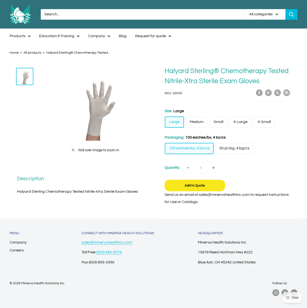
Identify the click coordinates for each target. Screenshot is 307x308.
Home (14, 52)
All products (32, 52)
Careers (17, 250)
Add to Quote (195, 185)
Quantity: (172, 167)
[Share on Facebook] (259, 92)
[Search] (291, 14)
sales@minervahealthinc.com (107, 242)
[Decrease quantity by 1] (188, 168)
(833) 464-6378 (109, 252)
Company (96, 36)
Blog (123, 36)
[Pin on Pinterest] (268, 92)
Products (17, 36)
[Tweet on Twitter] (277, 92)
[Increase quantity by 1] (213, 168)
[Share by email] (286, 92)
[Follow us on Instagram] (275, 292)
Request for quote (150, 36)
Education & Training (56, 36)
